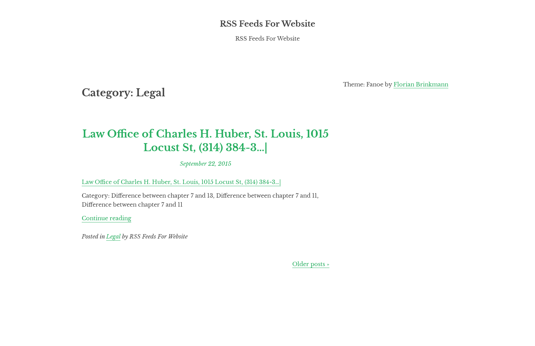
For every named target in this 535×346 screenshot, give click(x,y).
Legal (113, 236)
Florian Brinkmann (421, 84)
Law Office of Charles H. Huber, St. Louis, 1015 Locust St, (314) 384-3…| (205, 141)
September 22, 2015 (205, 163)
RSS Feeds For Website (267, 24)
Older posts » (310, 264)
